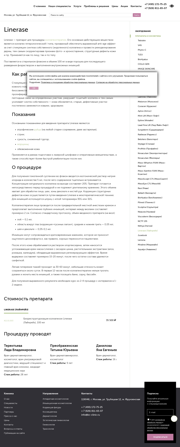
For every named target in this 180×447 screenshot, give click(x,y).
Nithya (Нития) (145, 226)
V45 (140, 45)
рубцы (37, 129)
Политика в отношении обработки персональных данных (68, 82)
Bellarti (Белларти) (147, 193)
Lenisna (141, 240)
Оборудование (143, 31)
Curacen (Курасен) (147, 106)
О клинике (39, 6)
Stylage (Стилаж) (146, 144)
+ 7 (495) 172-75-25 (92, 407)
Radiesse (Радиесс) (147, 134)
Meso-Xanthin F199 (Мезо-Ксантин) (151, 172)
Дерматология (50, 416)
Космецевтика (50, 412)
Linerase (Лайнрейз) (16, 309)
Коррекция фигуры (52, 407)
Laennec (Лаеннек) (147, 97)
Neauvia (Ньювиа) (146, 212)
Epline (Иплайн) (145, 120)
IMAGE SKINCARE (146, 69)
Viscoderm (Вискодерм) (150, 216)
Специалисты (10, 403)
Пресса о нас (10, 416)
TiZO (140, 54)
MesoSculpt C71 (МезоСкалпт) (153, 179)
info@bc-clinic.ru (90, 414)
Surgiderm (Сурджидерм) (151, 130)
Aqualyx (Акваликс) (147, 249)
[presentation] (8, 380)
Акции (124, 6)
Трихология (48, 429)
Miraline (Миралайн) (148, 245)
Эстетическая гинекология (56, 420)
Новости (8, 407)
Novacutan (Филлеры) (149, 158)
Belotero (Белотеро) (148, 139)
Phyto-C (142, 50)
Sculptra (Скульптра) (148, 207)
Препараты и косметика (148, 36)
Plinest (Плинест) (146, 202)
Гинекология (49, 424)
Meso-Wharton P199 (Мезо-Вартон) (152, 164)
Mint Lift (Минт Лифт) (148, 116)
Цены (115, 6)
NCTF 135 (142, 221)
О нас (7, 399)
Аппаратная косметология (56, 399)
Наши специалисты (59, 6)
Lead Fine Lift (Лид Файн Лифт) (153, 125)
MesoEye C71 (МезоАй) (149, 183)
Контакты (136, 6)
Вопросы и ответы (13, 429)
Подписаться (160, 437)
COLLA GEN (143, 64)
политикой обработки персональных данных (158, 427)
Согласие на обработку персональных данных (118, 82)
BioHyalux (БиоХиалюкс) (150, 197)
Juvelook (142, 235)
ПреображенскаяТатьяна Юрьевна (64, 348)
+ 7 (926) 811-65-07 (92, 411)
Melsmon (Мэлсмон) (148, 101)
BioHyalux (143, 59)
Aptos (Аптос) (144, 111)
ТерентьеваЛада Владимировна (20, 348)
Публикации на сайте (14, 433)
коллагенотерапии (55, 40)
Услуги (77, 6)
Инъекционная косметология (57, 403)
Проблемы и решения (96, 6)
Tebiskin (142, 40)
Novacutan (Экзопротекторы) (152, 153)
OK (34, 88)
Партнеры (9, 412)
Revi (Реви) (143, 188)
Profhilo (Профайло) (148, 149)
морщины (22, 144)
